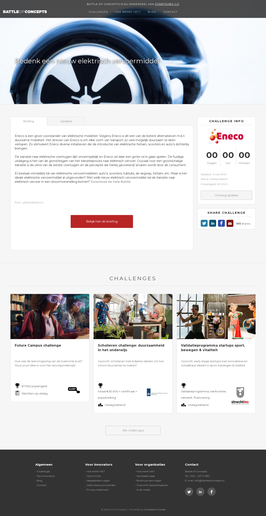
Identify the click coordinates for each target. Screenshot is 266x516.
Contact (170, 11)
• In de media (142, 489)
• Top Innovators (45, 475)
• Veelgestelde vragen (97, 480)
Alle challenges (133, 430)
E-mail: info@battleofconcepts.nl (204, 480)
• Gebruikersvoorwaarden (100, 485)
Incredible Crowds (154, 509)
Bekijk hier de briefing (102, 221)
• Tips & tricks (93, 475)
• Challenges (42, 471)
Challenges (98, 11)
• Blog (38, 480)
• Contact (41, 485)
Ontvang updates (226, 195)
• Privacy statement (97, 489)
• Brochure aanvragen (148, 480)
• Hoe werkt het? (95, 471)
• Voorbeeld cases (145, 475)
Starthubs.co (167, 4)
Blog (152, 11)
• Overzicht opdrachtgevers (151, 485)
